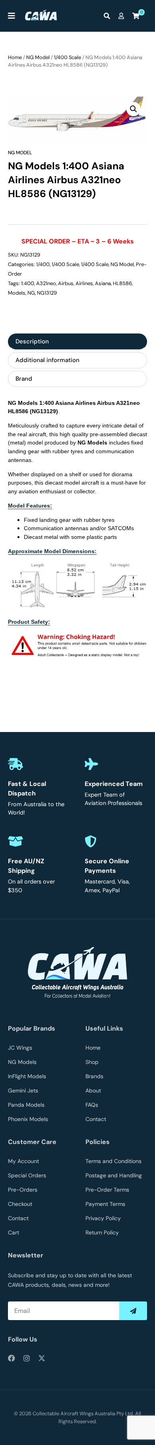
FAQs (91, 1104)
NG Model (38, 57)
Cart (13, 1232)
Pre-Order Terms (107, 1189)
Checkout (20, 1203)
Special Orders (27, 1175)
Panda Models (26, 1104)
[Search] (109, 16)
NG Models (22, 1062)
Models (16, 292)
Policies (97, 1142)
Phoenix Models (28, 1119)
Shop (92, 1062)
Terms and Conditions (113, 1161)
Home (15, 57)
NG (31, 292)
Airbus (66, 283)
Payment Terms (105, 1203)
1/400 (43, 264)
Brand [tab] (23, 379)
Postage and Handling (113, 1175)
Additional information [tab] (47, 360)
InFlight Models (27, 1076)
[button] (133, 109)
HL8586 (122, 283)
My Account (23, 1161)
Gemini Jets (23, 1090)
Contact (95, 1119)
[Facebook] (11, 1358)
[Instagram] (26, 1358)
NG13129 (47, 292)
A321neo (46, 283)
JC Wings (20, 1047)
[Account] (123, 16)
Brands (94, 1076)
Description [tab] (32, 341)
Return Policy (102, 1232)
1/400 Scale (67, 57)
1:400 (27, 283)
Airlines (84, 283)
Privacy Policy (103, 1218)
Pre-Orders (22, 1189)
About (93, 1090)
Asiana (103, 283)
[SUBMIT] (133, 1310)
